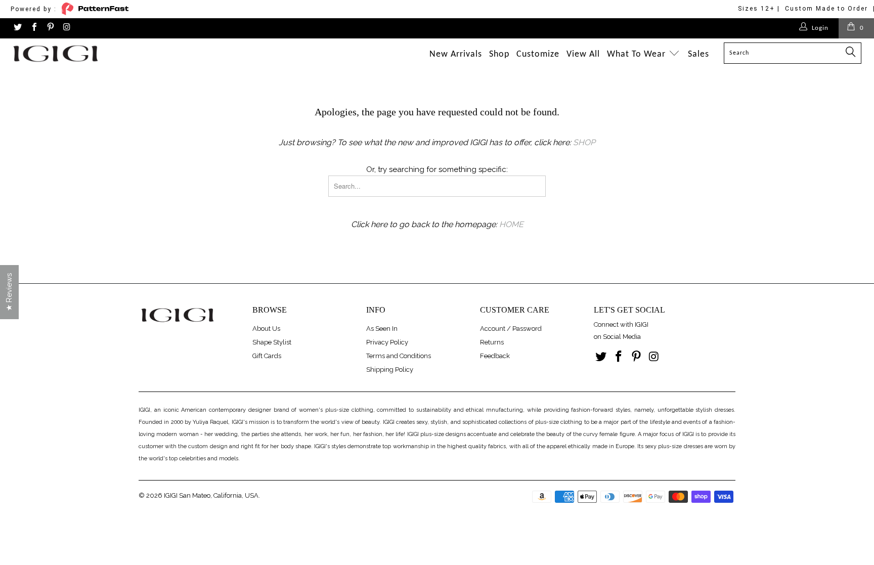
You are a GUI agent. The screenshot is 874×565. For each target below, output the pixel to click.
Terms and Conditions (398, 356)
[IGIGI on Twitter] (17, 28)
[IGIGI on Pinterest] (50, 28)
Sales (698, 54)
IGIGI (171, 495)
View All (583, 54)
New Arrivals (455, 54)
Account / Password (511, 328)
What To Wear (637, 54)
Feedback (495, 356)
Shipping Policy (389, 369)
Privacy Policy (387, 342)
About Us (266, 328)
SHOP (584, 142)
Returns (492, 342)
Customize (537, 54)
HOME (511, 224)
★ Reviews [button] (9, 292)
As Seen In (382, 328)
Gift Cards (266, 356)
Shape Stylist (271, 342)
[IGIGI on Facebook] (33, 28)
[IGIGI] (75, 53)
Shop (499, 54)
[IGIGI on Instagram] (66, 28)
